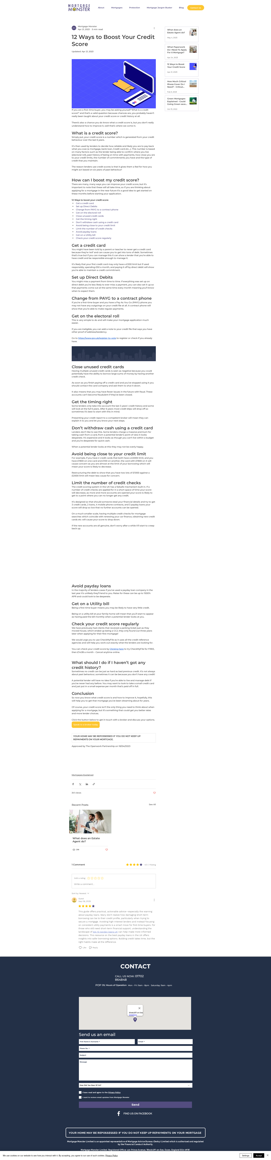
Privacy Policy (111, 1155)
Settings (245, 1155)
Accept (259, 1155)
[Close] (267, 1155)
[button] (186, 545)
